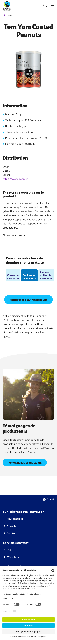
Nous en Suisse (15, 518)
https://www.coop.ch (15, 178)
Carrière (11, 533)
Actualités (12, 526)
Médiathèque (14, 557)
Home (10, 15)
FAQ (9, 549)
